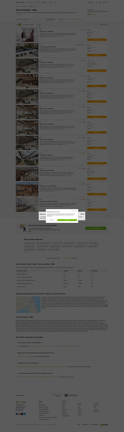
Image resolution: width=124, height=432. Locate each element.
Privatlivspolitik (74, 210)
